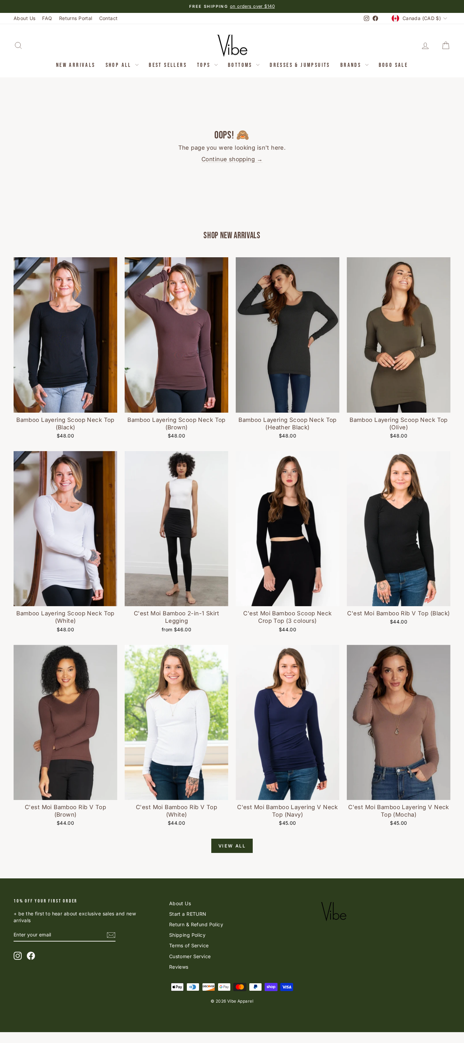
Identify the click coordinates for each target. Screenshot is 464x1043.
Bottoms (241, 65)
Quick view (65, 405)
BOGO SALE (393, 65)
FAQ (47, 18)
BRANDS (351, 65)
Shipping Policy (187, 935)
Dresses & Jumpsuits (300, 65)
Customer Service (190, 956)
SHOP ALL (120, 65)
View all (232, 846)
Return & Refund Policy (196, 924)
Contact (108, 18)
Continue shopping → (232, 159)
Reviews (179, 967)
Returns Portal (75, 18)
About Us (24, 18)
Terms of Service (189, 945)
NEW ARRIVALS (75, 65)
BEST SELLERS (168, 65)
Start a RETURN (188, 914)
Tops (205, 65)
